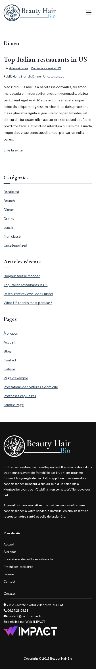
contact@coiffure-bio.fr (24, 616)
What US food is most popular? (28, 302)
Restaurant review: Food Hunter (28, 294)
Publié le (46, 68)
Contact (10, 360)
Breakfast (11, 191)
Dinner (37, 76)
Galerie (9, 369)
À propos (11, 333)
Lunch (8, 227)
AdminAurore (18, 68)
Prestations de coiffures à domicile (31, 387)
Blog (7, 351)
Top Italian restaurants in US (45, 59)
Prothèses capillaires (20, 396)
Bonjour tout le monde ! (22, 276)
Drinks (9, 218)
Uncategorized (53, 76)
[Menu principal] (88, 12)
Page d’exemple (16, 378)
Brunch (26, 76)
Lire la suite (13, 150)
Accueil (9, 342)
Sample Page (14, 405)
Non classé (12, 236)
